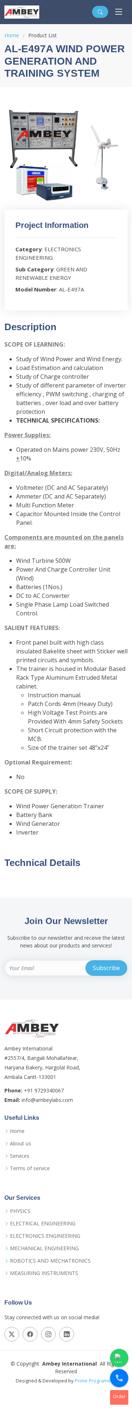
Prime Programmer (96, 1380)
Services (19, 1156)
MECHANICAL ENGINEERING (44, 1248)
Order (119, 1396)
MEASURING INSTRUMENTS (44, 1273)
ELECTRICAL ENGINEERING (43, 1223)
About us (20, 1143)
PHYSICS (20, 1211)
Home (11, 35)
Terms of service (30, 1168)
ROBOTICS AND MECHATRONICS (50, 1260)
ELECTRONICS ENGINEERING (45, 1236)
